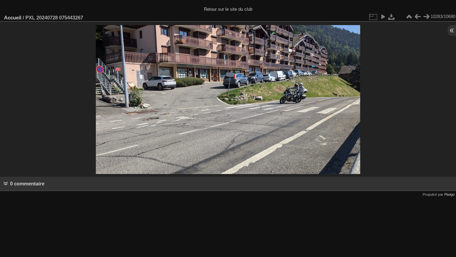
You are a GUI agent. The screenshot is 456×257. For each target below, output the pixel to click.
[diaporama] (383, 16)
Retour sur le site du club (228, 9)
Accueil (12, 17)
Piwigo (449, 194)
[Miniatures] (409, 16)
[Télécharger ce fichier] (391, 16)
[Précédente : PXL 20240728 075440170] (417, 16)
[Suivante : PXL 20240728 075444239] (426, 16)
